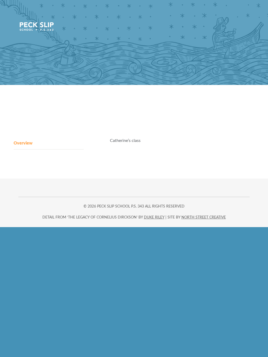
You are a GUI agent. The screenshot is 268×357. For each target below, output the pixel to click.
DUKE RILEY (154, 217)
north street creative (203, 217)
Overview (23, 143)
